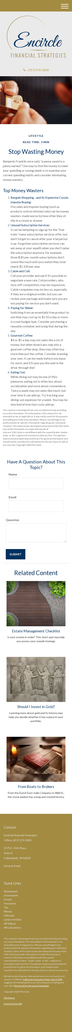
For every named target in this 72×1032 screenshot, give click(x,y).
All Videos (10, 923)
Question (12, 520)
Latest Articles (13, 919)
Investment (11, 895)
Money (8, 911)
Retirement (11, 891)
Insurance (10, 903)
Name (13, 474)
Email (12, 497)
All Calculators (12, 927)
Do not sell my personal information (31, 985)
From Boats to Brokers (36, 786)
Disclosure (9, 998)
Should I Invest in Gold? (36, 707)
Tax (6, 907)
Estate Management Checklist (36, 631)
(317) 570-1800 (38, 70)
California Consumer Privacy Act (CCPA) (42, 979)
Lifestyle (9, 915)
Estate (8, 899)
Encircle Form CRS (13, 1003)
